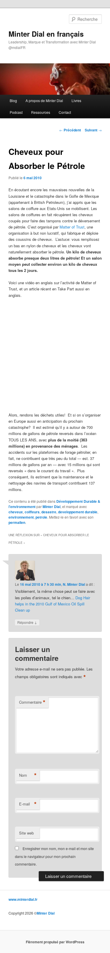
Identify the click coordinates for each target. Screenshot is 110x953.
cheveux (16, 511)
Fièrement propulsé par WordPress (55, 941)
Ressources (40, 112)
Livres (76, 100)
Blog (13, 100)
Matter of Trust (72, 227)
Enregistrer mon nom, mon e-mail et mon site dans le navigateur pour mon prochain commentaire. (54, 856)
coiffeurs (32, 511)
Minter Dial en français (46, 34)
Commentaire (32, 702)
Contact (65, 112)
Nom (28, 775)
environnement (21, 517)
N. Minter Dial (74, 584)
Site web (26, 833)
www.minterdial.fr (23, 899)
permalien (17, 522)
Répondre (27, 622)
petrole (41, 517)
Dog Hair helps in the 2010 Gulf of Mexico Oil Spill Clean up (52, 604)
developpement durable (77, 511)
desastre (48, 511)
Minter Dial (51, 506)
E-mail (28, 804)
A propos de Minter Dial (44, 100)
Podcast (16, 112)
